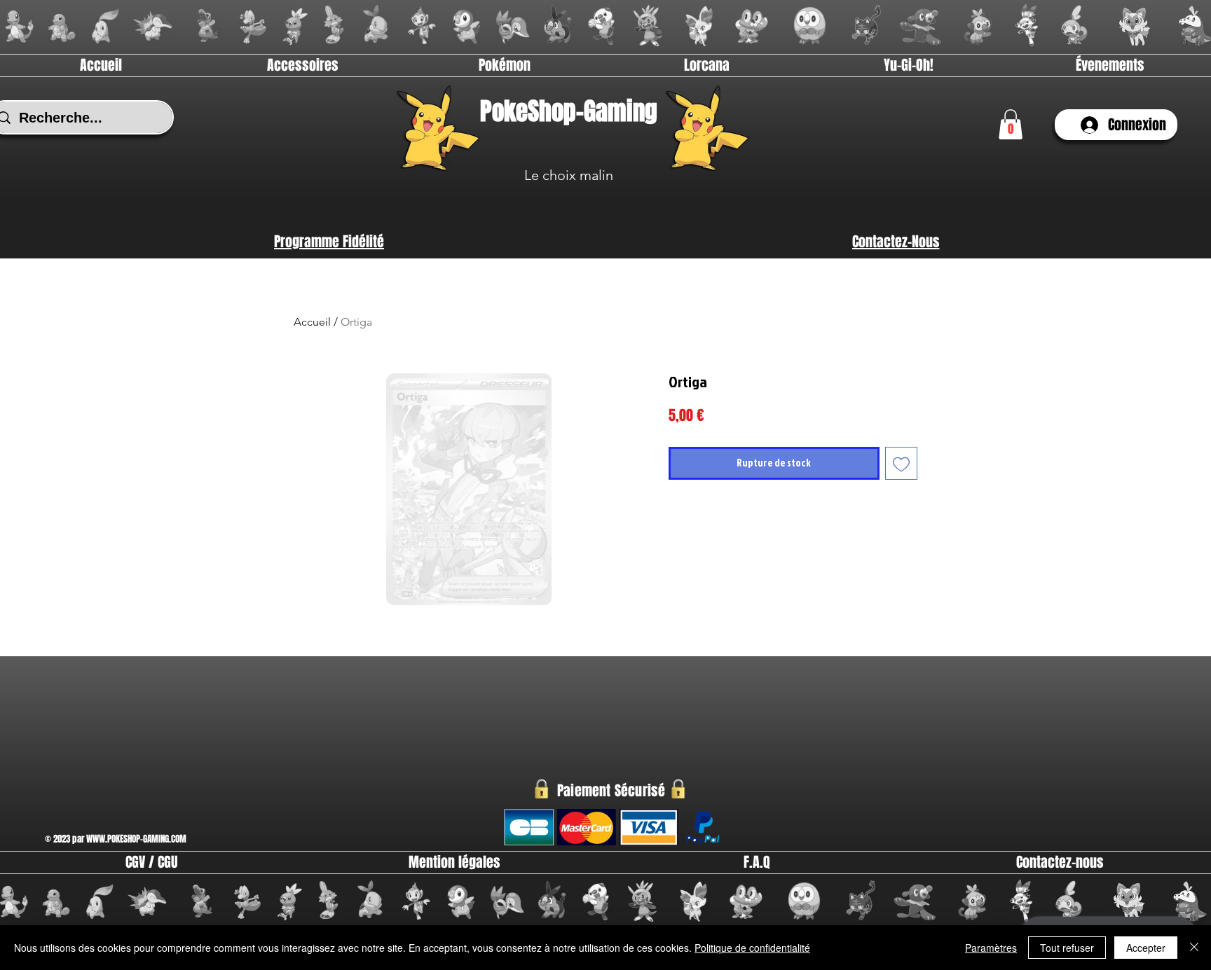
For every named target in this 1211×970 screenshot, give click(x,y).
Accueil (312, 321)
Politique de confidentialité (752, 948)
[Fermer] (1194, 947)
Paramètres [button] (991, 948)
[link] (1010, 124)
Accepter (1145, 948)
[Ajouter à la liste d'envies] (901, 463)
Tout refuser (1067, 948)
